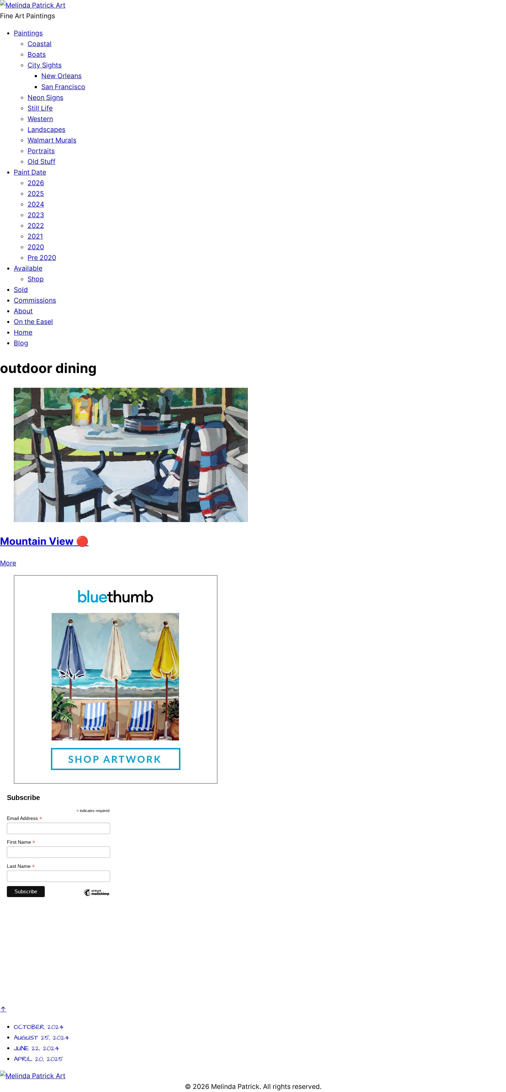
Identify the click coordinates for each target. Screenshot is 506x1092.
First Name (21, 842)
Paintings (28, 33)
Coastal (40, 44)
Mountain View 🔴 (44, 541)
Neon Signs (45, 97)
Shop (36, 279)
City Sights (45, 65)
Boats (37, 54)
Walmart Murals (52, 140)
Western (40, 119)
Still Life (40, 108)
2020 (36, 247)
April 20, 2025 (38, 1059)
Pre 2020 (42, 257)
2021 (35, 236)
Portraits (41, 151)
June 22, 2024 (36, 1048)
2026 (36, 183)
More (8, 563)
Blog (21, 343)
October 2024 (39, 1027)
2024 (36, 204)
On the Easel (33, 322)
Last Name (21, 866)
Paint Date (30, 172)
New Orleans (61, 76)
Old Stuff (41, 161)
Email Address (24, 818)
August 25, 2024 (41, 1037)
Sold (21, 289)
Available (28, 268)
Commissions (35, 300)
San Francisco (63, 87)
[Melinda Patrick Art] (32, 5)
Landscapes (46, 129)
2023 (36, 215)
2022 (36, 225)
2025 (36, 193)
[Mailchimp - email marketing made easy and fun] (96, 898)
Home (23, 332)
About (23, 311)
